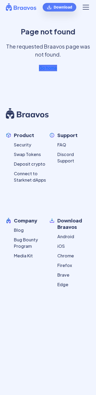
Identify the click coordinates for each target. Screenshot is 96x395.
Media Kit (23, 255)
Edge (62, 284)
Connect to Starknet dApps (30, 177)
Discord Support (65, 157)
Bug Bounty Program (26, 243)
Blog (19, 230)
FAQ (61, 144)
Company (25, 220)
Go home (48, 68)
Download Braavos (69, 223)
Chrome (65, 255)
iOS (61, 246)
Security (22, 144)
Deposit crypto (29, 164)
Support (67, 135)
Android (65, 236)
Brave (63, 275)
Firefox (64, 265)
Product (24, 135)
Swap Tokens (27, 154)
